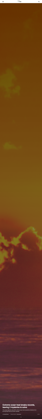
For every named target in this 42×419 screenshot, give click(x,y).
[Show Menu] (3, 1)
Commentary (19, 414)
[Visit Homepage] (21, 2)
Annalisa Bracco (6, 414)
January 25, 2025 (13, 414)
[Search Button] (38, 1)
